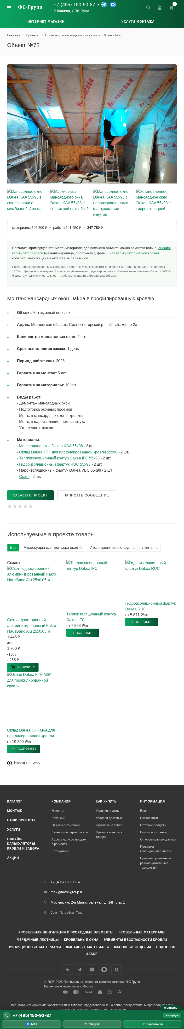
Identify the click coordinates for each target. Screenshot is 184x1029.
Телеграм (80, 969)
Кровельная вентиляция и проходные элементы (65, 932)
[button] (23, 667)
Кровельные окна (81, 940)
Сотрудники (60, 851)
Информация (152, 801)
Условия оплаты (107, 811)
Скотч (24, 476)
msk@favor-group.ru (67, 892)
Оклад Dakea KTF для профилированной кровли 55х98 (68, 452)
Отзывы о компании (66, 825)
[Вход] (159, 7)
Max (104, 969)
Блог (143, 811)
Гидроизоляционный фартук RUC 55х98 (55, 464)
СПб (75, 11)
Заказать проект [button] (30, 495)
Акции (13, 858)
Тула (85, 11)
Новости (57, 811)
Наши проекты (21, 820)
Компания (61, 801)
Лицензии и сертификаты (70, 832)
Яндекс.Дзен (116, 969)
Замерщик (172, 1015)
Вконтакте (68, 969)
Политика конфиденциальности (155, 849)
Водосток (165, 947)
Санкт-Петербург (62, 912)
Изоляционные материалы (35, 947)
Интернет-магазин (46, 21)
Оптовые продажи (153, 825)
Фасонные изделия (132, 947)
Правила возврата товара (109, 834)
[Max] (113, 4)
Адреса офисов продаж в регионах (69, 842)
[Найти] (148, 7)
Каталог (14, 801)
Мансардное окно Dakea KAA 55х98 (51, 446)
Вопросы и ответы (153, 832)
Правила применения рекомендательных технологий (155, 863)
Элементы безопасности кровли (135, 940)
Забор (92, 954)
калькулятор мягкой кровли (137, 253)
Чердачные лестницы (38, 940)
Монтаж (14, 811)
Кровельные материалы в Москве (68, 986)
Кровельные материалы (142, 932)
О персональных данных (158, 839)
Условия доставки (109, 818)
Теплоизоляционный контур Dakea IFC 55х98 (59, 458)
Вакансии (58, 818)
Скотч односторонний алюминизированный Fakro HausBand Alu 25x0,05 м (31, 625)
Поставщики (149, 818)
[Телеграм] (104, 4)
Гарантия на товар (109, 825)
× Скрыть (170, 1007)
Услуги (13, 829)
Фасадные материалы (87, 947)
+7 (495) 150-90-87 (74, 4)
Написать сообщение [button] (86, 495)
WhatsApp (92, 969)
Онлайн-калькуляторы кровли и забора (23, 843)
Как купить (106, 801)
